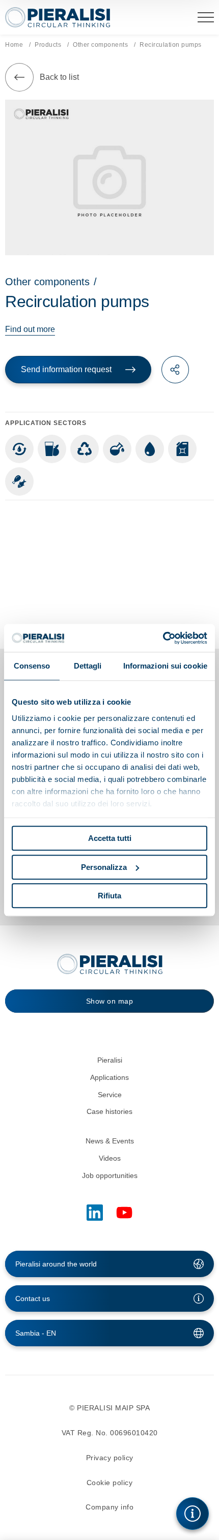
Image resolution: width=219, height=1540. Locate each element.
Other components (100, 44)
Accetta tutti (109, 838)
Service (110, 1095)
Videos (110, 1158)
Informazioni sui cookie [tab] (165, 665)
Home (14, 44)
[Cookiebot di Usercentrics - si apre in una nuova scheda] (162, 638)
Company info (109, 1507)
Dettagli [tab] (88, 665)
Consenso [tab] (32, 665)
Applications (109, 1077)
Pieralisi (109, 1060)
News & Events (110, 1141)
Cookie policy (110, 1482)
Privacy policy (109, 1458)
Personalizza (104, 867)
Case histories (109, 1111)
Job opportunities (110, 1175)
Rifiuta (109, 895)
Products (48, 44)
